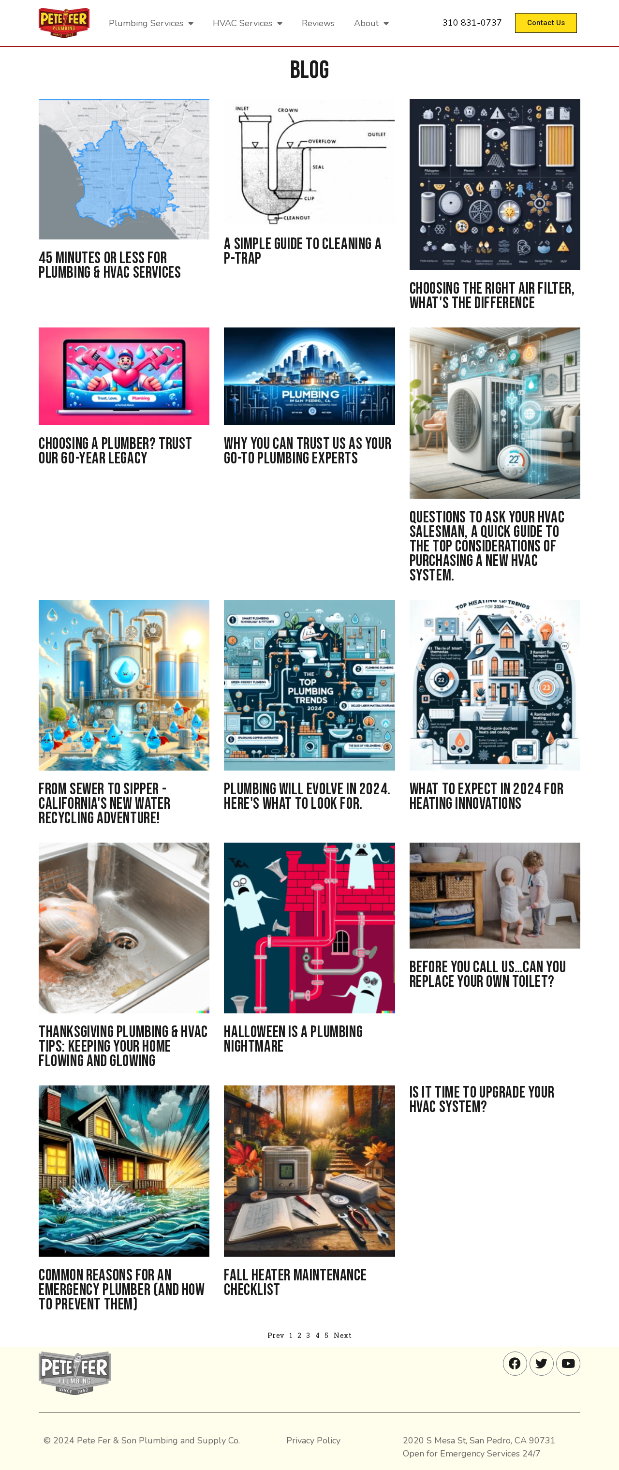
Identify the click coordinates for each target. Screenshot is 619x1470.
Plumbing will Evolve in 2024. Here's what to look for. (307, 796)
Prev (275, 1335)
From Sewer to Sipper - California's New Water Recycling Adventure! (104, 803)
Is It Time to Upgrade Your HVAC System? (482, 1100)
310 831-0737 (472, 23)
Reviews (318, 23)
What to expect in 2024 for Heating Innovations (487, 796)
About (366, 23)
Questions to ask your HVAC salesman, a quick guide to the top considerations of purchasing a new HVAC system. (487, 546)
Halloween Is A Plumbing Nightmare (293, 1039)
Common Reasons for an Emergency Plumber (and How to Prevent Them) (122, 1289)
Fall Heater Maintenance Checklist (295, 1282)
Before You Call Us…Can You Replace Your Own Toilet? (488, 974)
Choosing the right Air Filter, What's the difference (492, 296)
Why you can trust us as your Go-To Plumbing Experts (307, 451)
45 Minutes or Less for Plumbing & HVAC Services (110, 265)
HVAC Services (242, 23)
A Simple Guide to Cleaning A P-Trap (303, 251)
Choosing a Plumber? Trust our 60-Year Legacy (115, 451)
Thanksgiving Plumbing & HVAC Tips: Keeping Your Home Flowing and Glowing (123, 1046)
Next (343, 1335)
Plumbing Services (146, 23)
